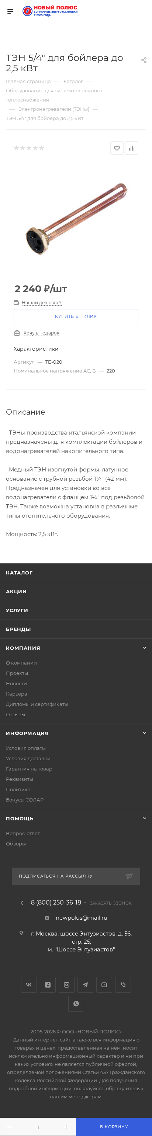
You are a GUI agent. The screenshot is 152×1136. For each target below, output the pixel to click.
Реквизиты (19, 779)
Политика (18, 789)
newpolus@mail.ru (81, 917)
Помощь (20, 818)
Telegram (85, 985)
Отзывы (15, 714)
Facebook (48, 985)
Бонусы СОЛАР (25, 800)
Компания (23, 648)
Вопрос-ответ (23, 833)
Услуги (17, 610)
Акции (16, 591)
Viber (123, 985)
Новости (16, 683)
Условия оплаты (26, 748)
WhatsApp (76, 1004)
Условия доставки (28, 758)
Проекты (17, 673)
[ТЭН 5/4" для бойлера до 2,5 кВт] (76, 219)
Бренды (18, 629)
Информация (27, 733)
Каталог (19, 573)
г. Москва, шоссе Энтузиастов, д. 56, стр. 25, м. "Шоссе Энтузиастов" (81, 941)
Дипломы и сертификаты (37, 704)
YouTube (104, 985)
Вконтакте (29, 985)
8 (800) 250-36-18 (56, 903)
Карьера (16, 694)
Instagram (67, 985)
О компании (21, 663)
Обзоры (16, 844)
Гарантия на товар (29, 769)
